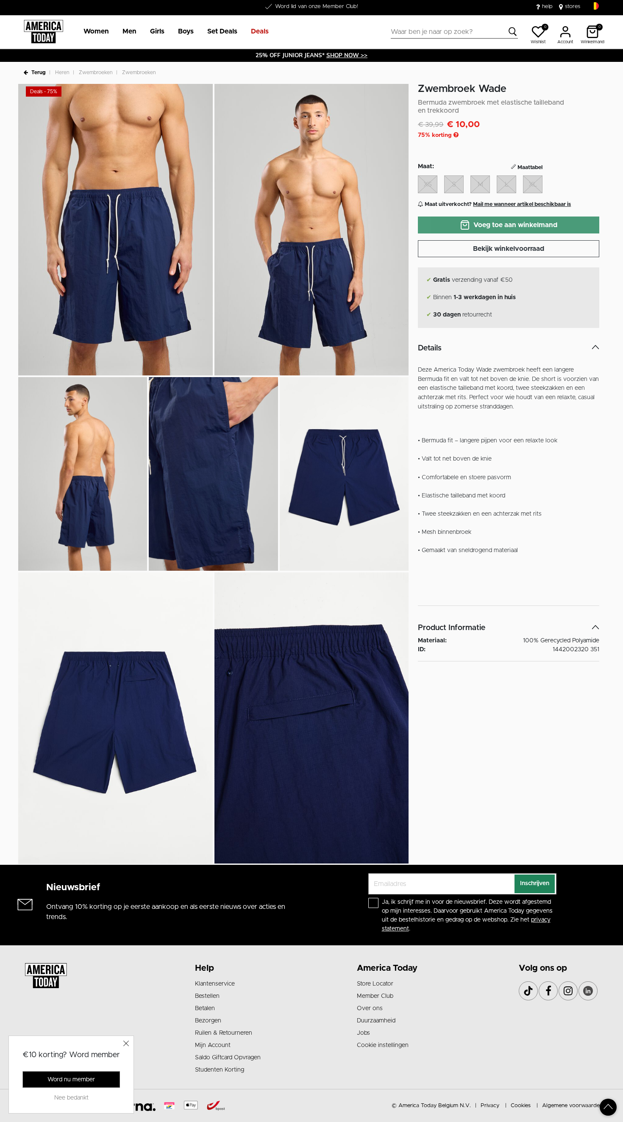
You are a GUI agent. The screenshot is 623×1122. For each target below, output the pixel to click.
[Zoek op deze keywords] (513, 32)
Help (204, 968)
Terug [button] (38, 72)
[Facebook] (548, 990)
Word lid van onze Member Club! (316, 6)
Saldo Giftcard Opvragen (228, 1058)
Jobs (363, 1033)
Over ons (370, 1008)
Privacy (490, 1105)
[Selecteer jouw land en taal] (595, 6)
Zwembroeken (96, 72)
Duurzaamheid (376, 1021)
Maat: (426, 166)
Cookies (521, 1105)
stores (572, 6)
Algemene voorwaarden (572, 1105)
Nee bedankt (71, 1098)
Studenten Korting (219, 1070)
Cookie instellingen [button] (383, 1045)
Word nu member (71, 1080)
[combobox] (454, 32)
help (547, 6)
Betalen (205, 1008)
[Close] (126, 1043)
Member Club (375, 996)
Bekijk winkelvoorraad (508, 248)
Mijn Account (213, 1045)
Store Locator (375, 984)
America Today (387, 968)
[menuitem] (93, 32)
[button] (96, 32)
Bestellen (207, 996)
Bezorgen (208, 1021)
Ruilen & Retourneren (223, 1033)
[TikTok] (528, 990)
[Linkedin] (588, 990)
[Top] (608, 1107)
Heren (62, 72)
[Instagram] (568, 990)
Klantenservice (215, 984)
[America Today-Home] (43, 32)
